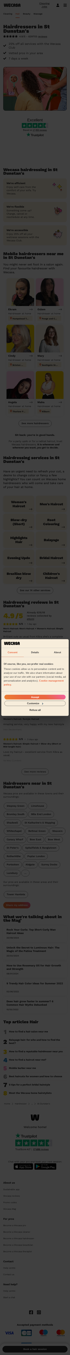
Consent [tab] (12, 652)
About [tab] (57, 652)
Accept (35, 697)
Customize (33, 703)
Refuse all (35, 709)
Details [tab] (35, 652)
